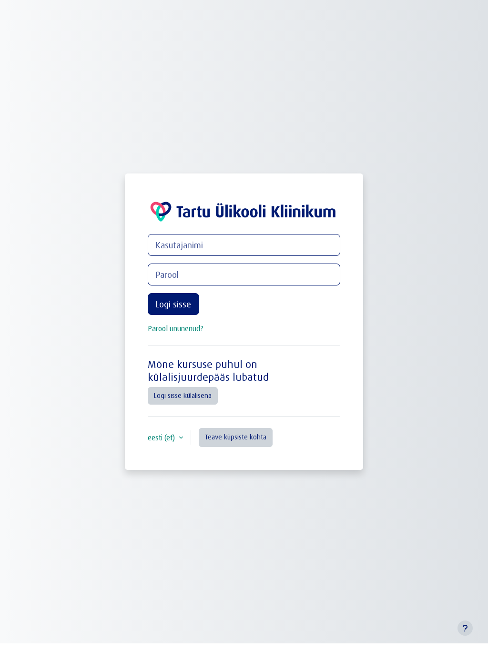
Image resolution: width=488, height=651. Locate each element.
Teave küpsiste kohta (235, 436)
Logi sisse (173, 304)
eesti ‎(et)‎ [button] (162, 437)
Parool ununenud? (175, 328)
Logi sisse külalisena (183, 395)
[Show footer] (465, 628)
